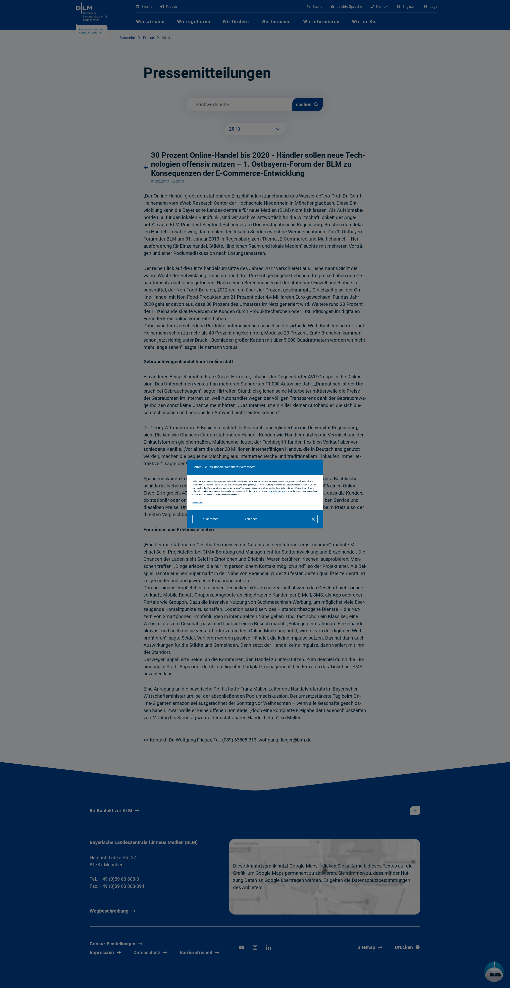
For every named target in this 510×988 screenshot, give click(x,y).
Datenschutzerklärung (278, 491)
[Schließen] (313, 519)
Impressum (197, 502)
